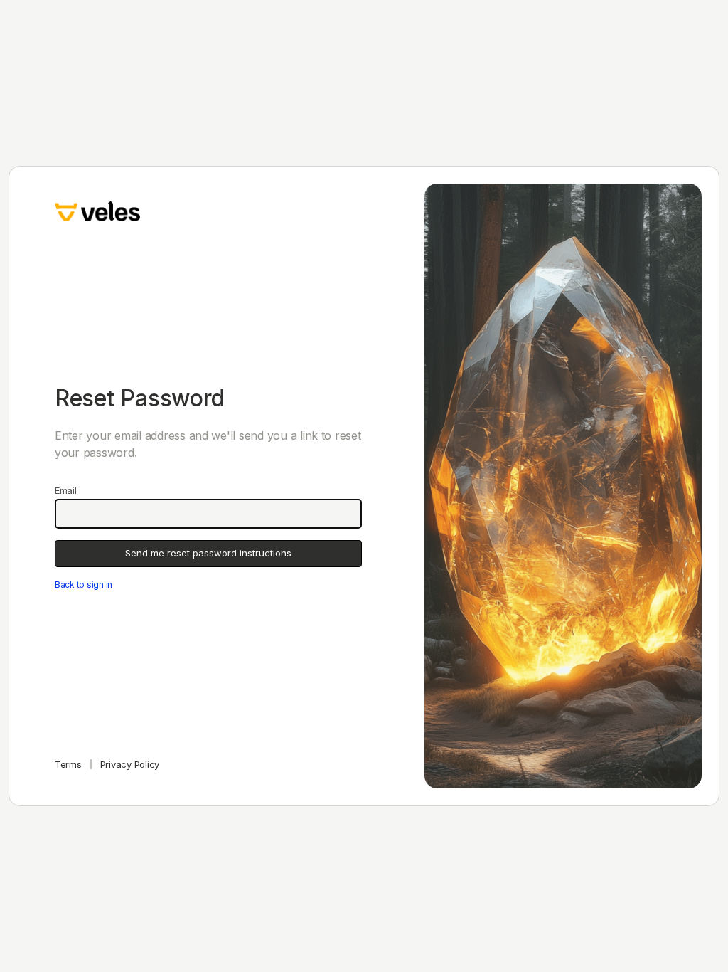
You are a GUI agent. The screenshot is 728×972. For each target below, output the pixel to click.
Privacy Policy (129, 764)
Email (66, 490)
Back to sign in (83, 584)
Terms (68, 764)
